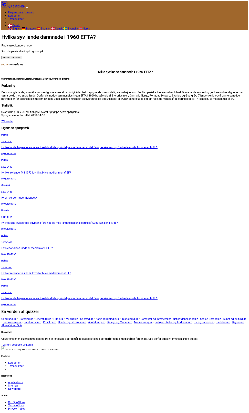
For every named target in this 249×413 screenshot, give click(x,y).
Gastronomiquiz (12, 322)
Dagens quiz (21, 12)
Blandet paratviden (12, 57)
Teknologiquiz (130, 319)
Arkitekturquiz (96, 322)
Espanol (45, 28)
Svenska (72, 28)
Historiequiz (26, 319)
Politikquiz (49, 322)
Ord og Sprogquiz (210, 319)
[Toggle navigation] (27, 7)
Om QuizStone (16, 402)
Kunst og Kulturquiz (234, 319)
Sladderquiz (223, 322)
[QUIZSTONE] (4, 6)
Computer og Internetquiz (156, 319)
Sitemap (13, 385)
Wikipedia (7, 121)
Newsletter (14, 388)
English (16, 28)
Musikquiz (72, 319)
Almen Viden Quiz (11, 325)
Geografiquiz (8, 319)
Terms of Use (16, 405)
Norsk (86, 28)
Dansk (16, 25)
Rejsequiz (238, 322)
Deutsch (30, 28)
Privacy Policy (16, 408)
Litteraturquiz (43, 319)
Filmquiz (58, 319)
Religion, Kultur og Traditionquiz (173, 322)
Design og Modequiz (119, 322)
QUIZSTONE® (16, 6)
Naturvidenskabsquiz (185, 319)
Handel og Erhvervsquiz (72, 322)
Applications (15, 382)
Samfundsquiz (32, 322)
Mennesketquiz (143, 322)
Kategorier (14, 15)
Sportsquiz (86, 319)
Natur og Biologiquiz (108, 319)
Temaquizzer (16, 19)
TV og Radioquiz (204, 322)
